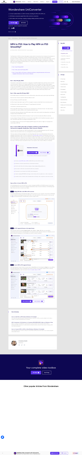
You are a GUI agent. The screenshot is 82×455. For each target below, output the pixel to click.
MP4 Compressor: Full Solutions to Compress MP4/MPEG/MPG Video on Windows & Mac (32, 322)
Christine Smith (14, 50)
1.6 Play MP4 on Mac (64, 67)
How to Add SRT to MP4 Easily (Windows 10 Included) (24, 316)
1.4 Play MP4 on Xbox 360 (65, 62)
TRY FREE (12, 22)
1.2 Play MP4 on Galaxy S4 (65, 55)
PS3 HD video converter (38, 135)
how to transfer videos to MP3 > (34, 269)
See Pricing (46, 372)
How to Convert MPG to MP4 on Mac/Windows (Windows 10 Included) (28, 329)
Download (55, 1)
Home (9, 38)
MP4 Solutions (15, 38)
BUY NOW (23, 22)
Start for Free (55, 453)
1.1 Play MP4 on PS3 (64, 53)
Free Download (32, 152)
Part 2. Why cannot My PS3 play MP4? (20, 69)
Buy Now (65, 453)
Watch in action (11, 31)
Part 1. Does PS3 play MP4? (18, 67)
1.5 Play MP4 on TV (64, 64)
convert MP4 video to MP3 (23, 160)
